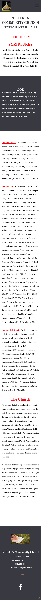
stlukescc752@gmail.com (20, 567)
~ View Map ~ (20, 574)
